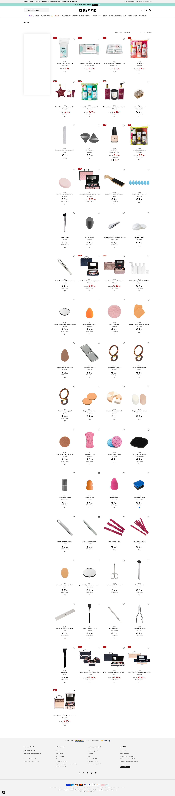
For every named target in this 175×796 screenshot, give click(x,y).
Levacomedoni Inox (114, 628)
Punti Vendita (59, 753)
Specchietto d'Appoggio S (114, 367)
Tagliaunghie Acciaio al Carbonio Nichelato (114, 237)
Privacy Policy (73, 789)
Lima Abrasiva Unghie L (114, 541)
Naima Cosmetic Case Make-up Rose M (89, 194)
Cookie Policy (81, 789)
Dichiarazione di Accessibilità (127, 759)
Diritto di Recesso (125, 766)
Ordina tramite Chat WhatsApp (69, 1)
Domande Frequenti (61, 766)
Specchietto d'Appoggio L (139, 367)
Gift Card (90, 753)
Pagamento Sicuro (124, 753)
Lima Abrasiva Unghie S (139, 541)
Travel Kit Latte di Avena (139, 150)
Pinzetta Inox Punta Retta (89, 541)
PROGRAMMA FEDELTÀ (129, 1)
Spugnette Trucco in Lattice (139, 411)
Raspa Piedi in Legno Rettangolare (114, 194)
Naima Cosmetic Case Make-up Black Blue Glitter (90, 281)
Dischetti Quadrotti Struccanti (65, 63)
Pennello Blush (65, 237)
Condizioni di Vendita (61, 761)
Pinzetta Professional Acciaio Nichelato (65, 280)
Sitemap (122, 764)
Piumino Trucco (90, 150)
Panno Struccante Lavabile (139, 454)
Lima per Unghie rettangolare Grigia (64, 150)
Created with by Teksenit (87, 791)
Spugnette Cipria (139, 237)
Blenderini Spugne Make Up (139, 194)
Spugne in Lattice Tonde (89, 411)
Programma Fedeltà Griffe (95, 764)
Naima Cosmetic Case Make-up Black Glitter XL (89, 672)
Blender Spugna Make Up (89, 324)
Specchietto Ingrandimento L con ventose (90, 585)
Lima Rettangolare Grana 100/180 (65, 628)
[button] (36, 10)
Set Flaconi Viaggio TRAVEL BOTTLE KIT (139, 280)
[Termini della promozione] (99, 4)
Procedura (113, 789)
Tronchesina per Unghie (139, 628)
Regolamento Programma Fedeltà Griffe (66, 764)
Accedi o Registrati (93, 751)
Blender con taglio (89, 237)
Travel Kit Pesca (139, 63)
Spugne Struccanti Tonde (114, 454)
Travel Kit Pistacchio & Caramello (89, 106)
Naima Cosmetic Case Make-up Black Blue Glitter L (114, 672)
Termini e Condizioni (64, 789)
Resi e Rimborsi (124, 751)
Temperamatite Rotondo (64, 497)
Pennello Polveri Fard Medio (90, 628)
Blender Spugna (89, 497)
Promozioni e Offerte (93, 759)
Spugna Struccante (114, 324)
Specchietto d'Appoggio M (65, 411)
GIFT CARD (139, 1)
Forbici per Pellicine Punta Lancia (114, 585)
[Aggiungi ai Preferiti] (74, 39)
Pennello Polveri (139, 585)
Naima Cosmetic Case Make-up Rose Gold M (139, 672)
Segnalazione (107, 789)
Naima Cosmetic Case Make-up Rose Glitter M (114, 281)
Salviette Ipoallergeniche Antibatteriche (89, 63)
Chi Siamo (58, 751)
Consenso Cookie (90, 789)
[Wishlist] (146, 10)
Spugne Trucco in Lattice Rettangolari (139, 324)
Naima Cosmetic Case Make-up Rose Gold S (65, 716)
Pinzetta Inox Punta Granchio (64, 541)
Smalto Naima (114, 150)
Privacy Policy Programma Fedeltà (129, 761)
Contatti (58, 759)
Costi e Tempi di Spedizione (127, 756)
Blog (89, 756)
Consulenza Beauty (93, 761)
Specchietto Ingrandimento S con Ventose (65, 324)
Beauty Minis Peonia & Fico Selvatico (64, 106)
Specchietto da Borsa (89, 367)
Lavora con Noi (60, 756)
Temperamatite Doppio (139, 106)
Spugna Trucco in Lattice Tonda (65, 454)
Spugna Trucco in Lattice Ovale (65, 194)
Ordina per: (118, 32)
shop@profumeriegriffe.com (32, 753)
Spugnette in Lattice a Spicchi (114, 411)
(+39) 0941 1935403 (30, 751)
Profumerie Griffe (121, 788)
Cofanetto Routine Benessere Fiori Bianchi (114, 106)
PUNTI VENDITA (147, 1)
